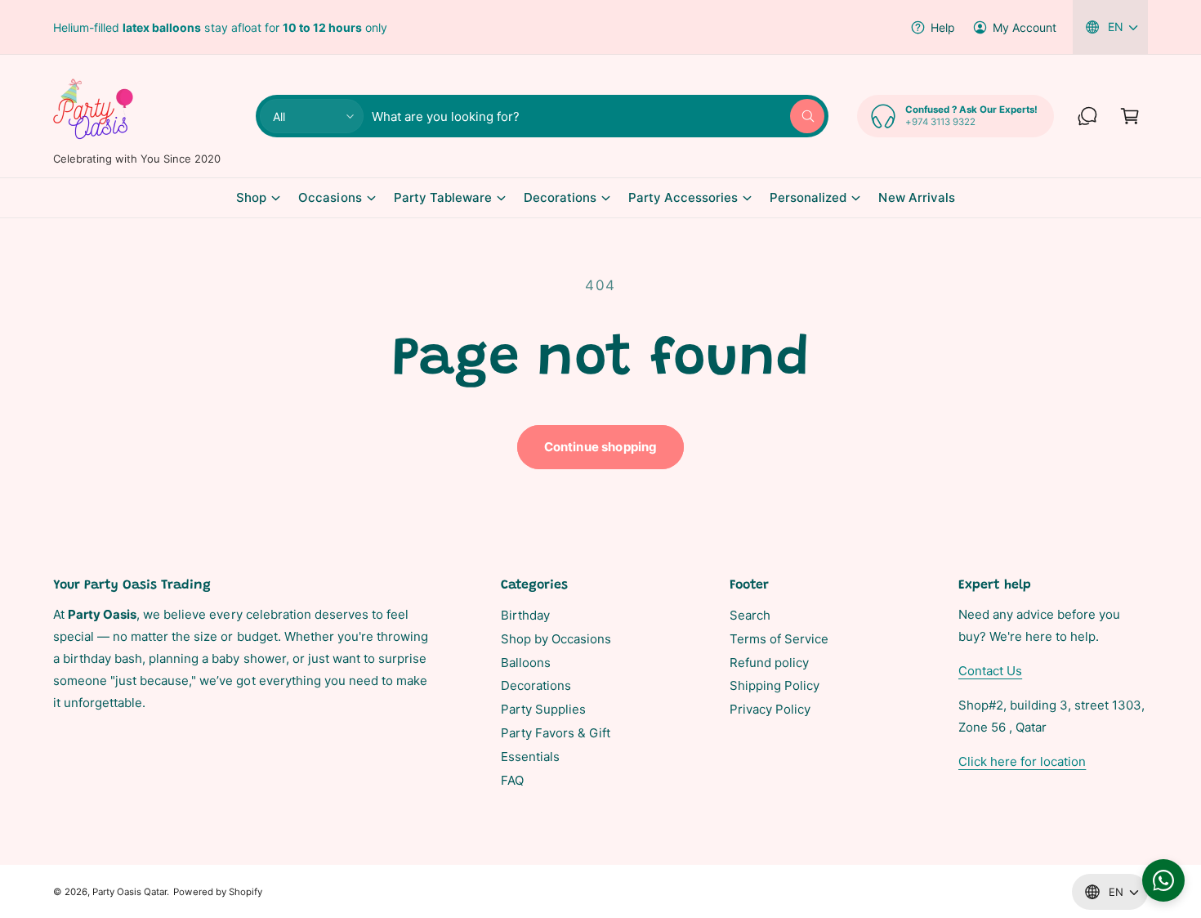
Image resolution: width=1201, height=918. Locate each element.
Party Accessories (683, 197)
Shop (251, 197)
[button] (1130, 116)
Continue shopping (601, 447)
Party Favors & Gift (555, 733)
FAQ (512, 780)
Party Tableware (443, 197)
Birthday (525, 615)
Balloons (526, 662)
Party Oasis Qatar (129, 892)
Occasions (329, 197)
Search (750, 615)
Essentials (530, 756)
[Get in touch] (1087, 116)
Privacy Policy (770, 709)
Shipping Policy (774, 685)
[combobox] (598, 116)
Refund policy (769, 662)
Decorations (560, 197)
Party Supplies (543, 709)
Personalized (808, 197)
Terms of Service (779, 639)
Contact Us (990, 670)
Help (943, 27)
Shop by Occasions (556, 639)
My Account (1024, 27)
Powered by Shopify (217, 892)
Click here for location (1022, 761)
